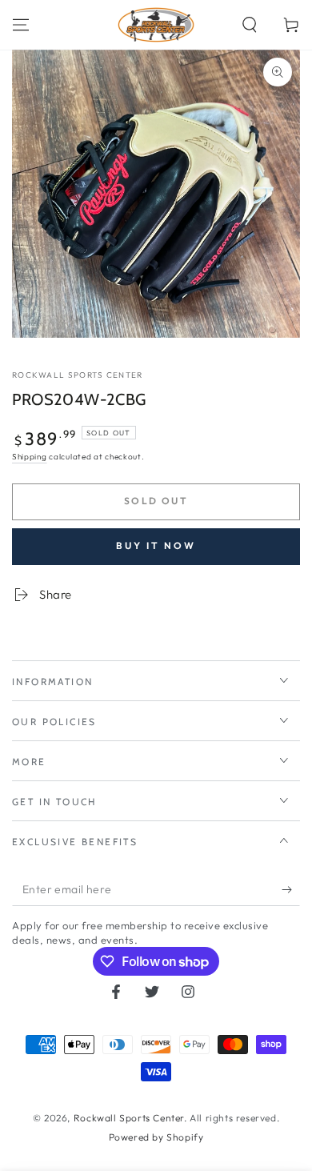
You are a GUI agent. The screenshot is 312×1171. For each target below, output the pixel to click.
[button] (249, 24)
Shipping (29, 456)
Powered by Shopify (156, 1137)
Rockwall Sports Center (77, 375)
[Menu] (21, 24)
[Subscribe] (291, 890)
